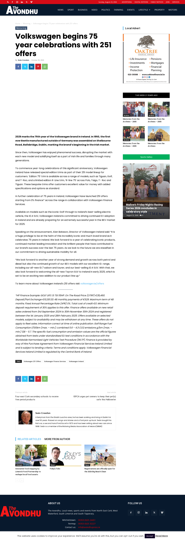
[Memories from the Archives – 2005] (134, 109)
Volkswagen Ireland (76, 361)
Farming (118, 9)
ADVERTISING (127, 2)
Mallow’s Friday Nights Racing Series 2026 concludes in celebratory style (144, 208)
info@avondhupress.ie (89, 527)
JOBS (168, 2)
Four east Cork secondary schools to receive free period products (37, 398)
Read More (162, 535)
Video (94, 9)
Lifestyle (143, 9)
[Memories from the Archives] (159, 133)
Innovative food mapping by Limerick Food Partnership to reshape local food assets (28, 472)
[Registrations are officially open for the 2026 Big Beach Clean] (100, 455)
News (60, 9)
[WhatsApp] (45, 67)
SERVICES (175, 2)
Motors (173, 9)
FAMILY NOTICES (157, 2)
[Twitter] (26, 2)
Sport (70, 9)
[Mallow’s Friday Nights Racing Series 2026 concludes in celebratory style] (146, 191)
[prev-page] (17, 480)
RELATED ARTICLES (29, 439)
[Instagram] (17, 2)
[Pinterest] (38, 67)
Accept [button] (149, 536)
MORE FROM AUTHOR (57, 439)
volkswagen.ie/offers (92, 283)
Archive (126, 115)
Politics (105, 9)
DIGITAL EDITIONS (141, 2)
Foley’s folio (55, 469)
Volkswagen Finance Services (55, 361)
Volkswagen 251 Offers (32, 361)
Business (82, 9)
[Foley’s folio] (65, 455)
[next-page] (22, 480)
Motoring (26, 23)
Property (159, 9)
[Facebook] (12, 2)
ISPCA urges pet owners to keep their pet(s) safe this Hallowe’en (94, 398)
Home (17, 23)
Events (131, 9)
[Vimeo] (31, 2)
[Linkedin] (22, 2)
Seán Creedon (23, 60)
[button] (8, 2)
